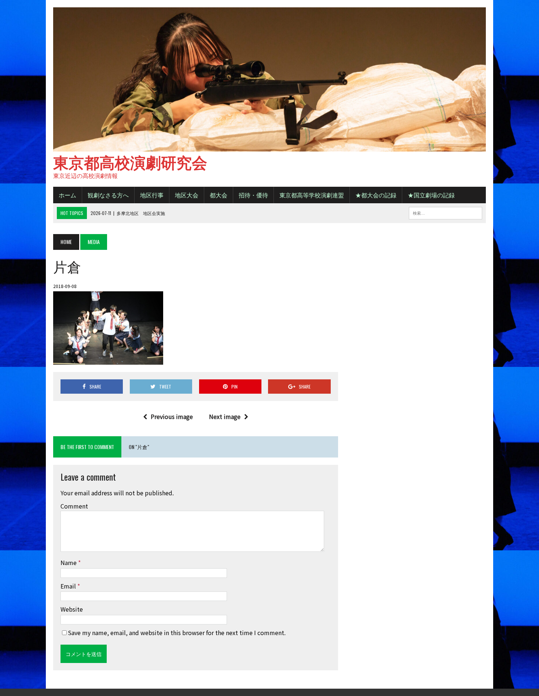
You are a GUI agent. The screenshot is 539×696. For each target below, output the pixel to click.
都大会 (218, 194)
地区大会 (186, 194)
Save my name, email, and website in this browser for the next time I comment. (177, 632)
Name (69, 562)
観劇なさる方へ (108, 194)
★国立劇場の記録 (431, 194)
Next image (225, 416)
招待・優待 (253, 194)
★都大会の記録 (375, 194)
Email (68, 586)
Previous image (172, 416)
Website (71, 609)
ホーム (67, 194)
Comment (74, 506)
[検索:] (445, 212)
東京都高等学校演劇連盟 (311, 194)
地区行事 (152, 194)
